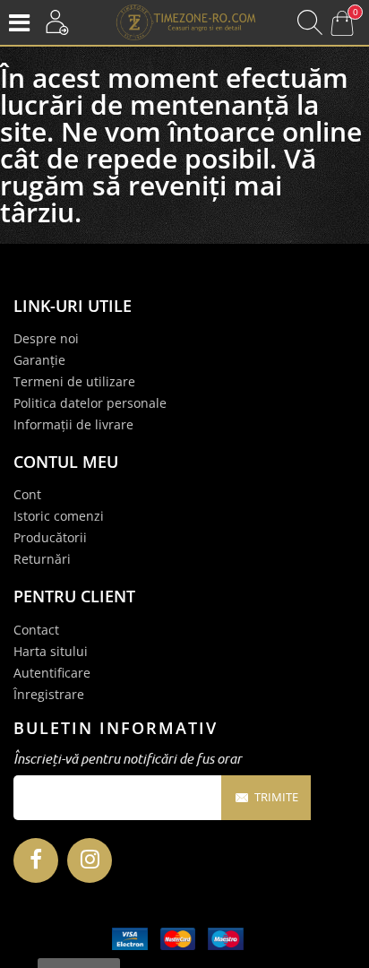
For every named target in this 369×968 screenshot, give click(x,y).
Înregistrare (48, 694)
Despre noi (46, 338)
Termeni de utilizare (74, 381)
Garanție (39, 359)
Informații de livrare (73, 424)
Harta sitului (50, 651)
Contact (36, 629)
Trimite (276, 797)
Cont (27, 494)
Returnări (42, 558)
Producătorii (50, 537)
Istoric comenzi (58, 515)
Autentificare (51, 672)
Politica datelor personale (90, 402)
